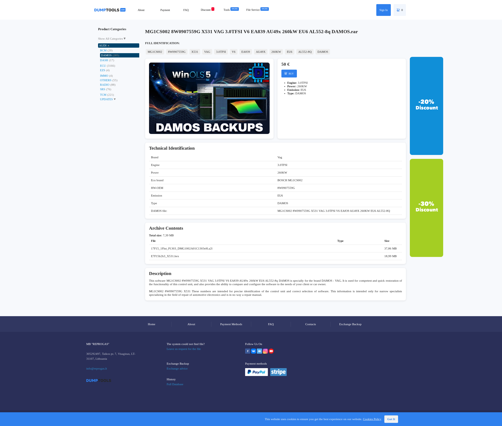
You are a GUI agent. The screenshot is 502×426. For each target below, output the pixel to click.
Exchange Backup (350, 324)
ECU (103, 65)
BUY (291, 73)
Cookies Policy (372, 419)
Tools (231, 9)
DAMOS (106, 55)
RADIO (104, 84)
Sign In (383, 10)
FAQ (186, 10)
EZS (102, 70)
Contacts (310, 324)
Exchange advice (177, 368)
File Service (257, 9)
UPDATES (106, 99)
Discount (207, 9)
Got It (391, 419)
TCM (103, 94)
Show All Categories (110, 38)
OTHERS (105, 80)
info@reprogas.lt (96, 368)
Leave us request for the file (184, 348)
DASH (104, 60)
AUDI (102, 45)
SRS (102, 89)
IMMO (104, 75)
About (141, 10)
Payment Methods (231, 324)
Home (151, 324)
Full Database (175, 384)
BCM (103, 50)
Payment (165, 10)
